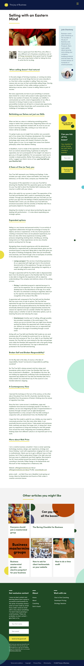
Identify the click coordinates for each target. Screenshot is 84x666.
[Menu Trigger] (77, 3)
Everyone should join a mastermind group (18, 530)
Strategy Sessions (60, 603)
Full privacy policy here (15, 650)
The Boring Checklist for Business (48, 527)
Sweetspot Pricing (60, 600)
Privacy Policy (37, 663)
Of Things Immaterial (25, 56)
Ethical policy (47, 663)
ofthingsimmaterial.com (23, 468)
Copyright (28, 663)
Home (34, 597)
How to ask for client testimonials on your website (41, 564)
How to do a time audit (63, 563)
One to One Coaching (61, 597)
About (34, 600)
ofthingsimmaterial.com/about (19, 470)
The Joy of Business (17, 4)
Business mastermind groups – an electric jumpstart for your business (18, 567)
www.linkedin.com (41, 470)
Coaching (35, 603)
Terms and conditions (17, 663)
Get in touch (36, 606)
